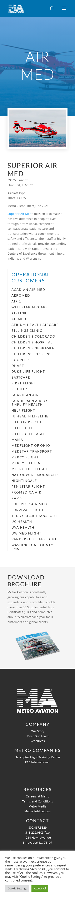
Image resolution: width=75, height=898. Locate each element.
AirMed (18, 319)
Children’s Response (32, 354)
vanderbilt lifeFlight (34, 539)
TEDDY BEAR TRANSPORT (34, 516)
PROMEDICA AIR (26, 492)
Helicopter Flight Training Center (37, 757)
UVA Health (22, 527)
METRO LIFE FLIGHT (29, 469)
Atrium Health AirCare (35, 325)
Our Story (37, 731)
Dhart (17, 365)
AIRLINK (19, 313)
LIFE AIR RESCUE (26, 422)
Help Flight (23, 410)
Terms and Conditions (37, 801)
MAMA (17, 439)
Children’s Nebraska (32, 348)
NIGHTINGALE (24, 480)
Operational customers (30, 277)
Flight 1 (19, 389)
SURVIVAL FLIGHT (27, 510)
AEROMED (20, 295)
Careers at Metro (37, 796)
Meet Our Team (38, 736)
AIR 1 (16, 301)
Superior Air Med (19, 214)
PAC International (37, 762)
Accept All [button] (40, 888)
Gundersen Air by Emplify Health (29, 402)
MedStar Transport (31, 451)
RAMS (16, 498)
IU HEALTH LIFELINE (30, 416)
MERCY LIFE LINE (27, 463)
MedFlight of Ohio (30, 445)
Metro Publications (37, 811)
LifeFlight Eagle (28, 434)
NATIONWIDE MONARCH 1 (35, 475)
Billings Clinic (26, 330)
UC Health (21, 521)
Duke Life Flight (28, 371)
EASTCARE (20, 377)
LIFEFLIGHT (22, 428)
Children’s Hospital (32, 342)
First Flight (23, 383)
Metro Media (37, 806)
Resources (37, 741)
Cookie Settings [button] (17, 888)
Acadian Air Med (28, 289)
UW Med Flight (26, 533)
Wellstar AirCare (29, 307)
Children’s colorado (33, 336)
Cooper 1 (20, 360)
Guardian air (25, 395)
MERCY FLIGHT (25, 457)
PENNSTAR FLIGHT (28, 486)
